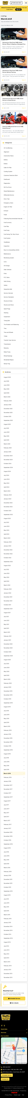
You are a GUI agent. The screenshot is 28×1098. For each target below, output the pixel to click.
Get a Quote (14, 1003)
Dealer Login (17, 1095)
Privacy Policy (7, 1088)
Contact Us (5, 1079)
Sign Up (18, 9)
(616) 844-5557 (6, 1067)
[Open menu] (26, 3)
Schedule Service (14, 998)
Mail (23, 1095)
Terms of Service (17, 1088)
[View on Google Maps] (14, 1050)
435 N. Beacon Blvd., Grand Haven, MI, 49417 (14, 1072)
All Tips (4, 16)
